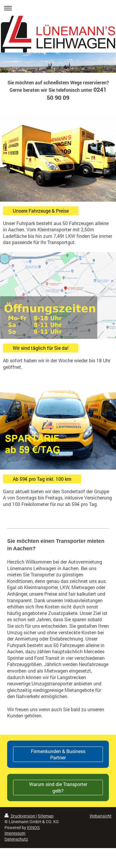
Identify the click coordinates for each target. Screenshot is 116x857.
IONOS (33, 827)
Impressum (14, 833)
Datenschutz (16, 839)
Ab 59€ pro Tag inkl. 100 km (42, 479)
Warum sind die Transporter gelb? (58, 787)
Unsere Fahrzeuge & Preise (41, 211)
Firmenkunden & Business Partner (58, 754)
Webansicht (101, 816)
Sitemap (46, 816)
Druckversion (23, 816)
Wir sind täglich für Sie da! (40, 348)
